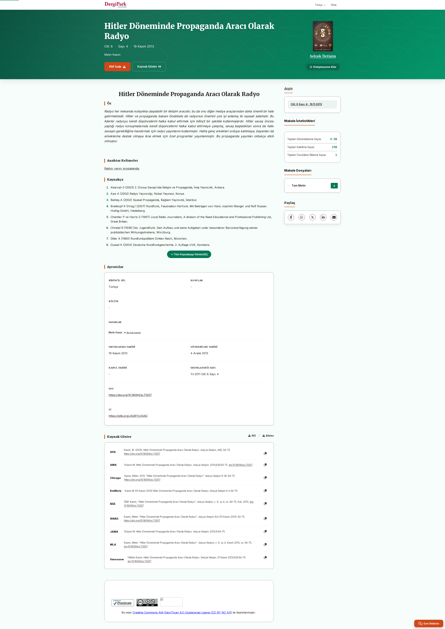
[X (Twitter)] (312, 217)
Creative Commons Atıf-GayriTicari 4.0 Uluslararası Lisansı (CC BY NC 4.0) (182, 612)
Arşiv (288, 88)
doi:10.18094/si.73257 (241, 465)
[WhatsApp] (302, 217)
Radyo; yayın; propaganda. (122, 168)
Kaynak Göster (147, 66)
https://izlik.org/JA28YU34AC (128, 416)
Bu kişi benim (133, 332)
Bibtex (270, 435)
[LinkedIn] (323, 217)
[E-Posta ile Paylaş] (334, 217)
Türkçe (319, 4)
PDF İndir (115, 66)
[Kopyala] (265, 453)
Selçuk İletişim (323, 56)
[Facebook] (291, 217)
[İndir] (334, 185)
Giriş (334, 4)
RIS (254, 435)
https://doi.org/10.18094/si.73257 (130, 395)
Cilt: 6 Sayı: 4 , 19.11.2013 (306, 104)
